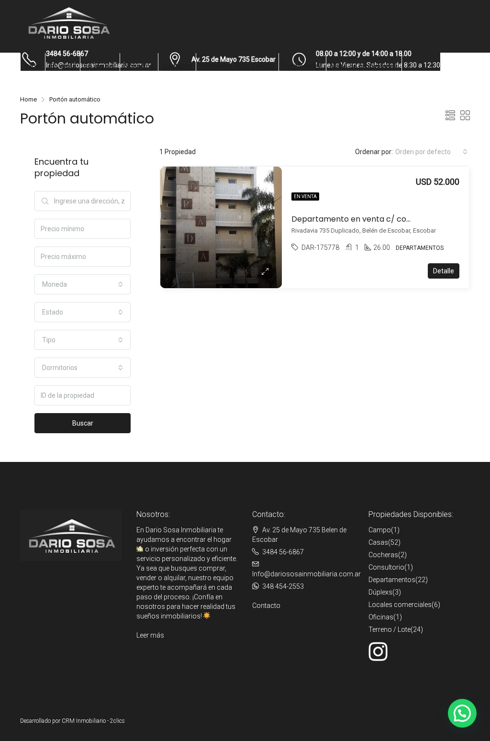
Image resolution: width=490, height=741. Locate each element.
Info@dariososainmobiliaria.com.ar (306, 574)
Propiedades (302, 66)
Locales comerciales (400, 604)
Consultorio (386, 567)
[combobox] (431, 152)
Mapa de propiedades (364, 66)
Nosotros (139, 66)
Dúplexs (380, 592)
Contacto (177, 66)
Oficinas (380, 617)
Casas (378, 542)
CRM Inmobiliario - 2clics (93, 721)
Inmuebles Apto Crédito (237, 66)
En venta (62, 66)
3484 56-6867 (283, 552)
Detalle (443, 271)
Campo (379, 530)
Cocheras (383, 555)
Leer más (150, 635)
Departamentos (391, 580)
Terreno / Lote (389, 629)
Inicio (32, 66)
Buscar (82, 423)
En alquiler (100, 66)
